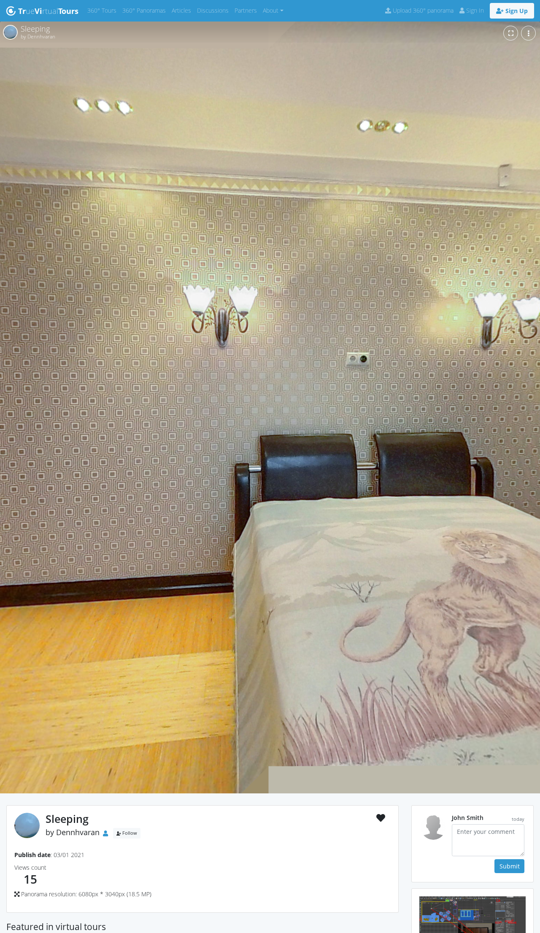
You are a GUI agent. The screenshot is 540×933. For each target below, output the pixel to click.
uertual (48, 11)
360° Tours (103, 10)
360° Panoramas (145, 10)
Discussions (214, 10)
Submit (510, 866)
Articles (183, 10)
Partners (247, 10)
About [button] (270, 10)
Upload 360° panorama (422, 10)
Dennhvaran (78, 833)
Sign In (474, 10)
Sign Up (516, 11)
